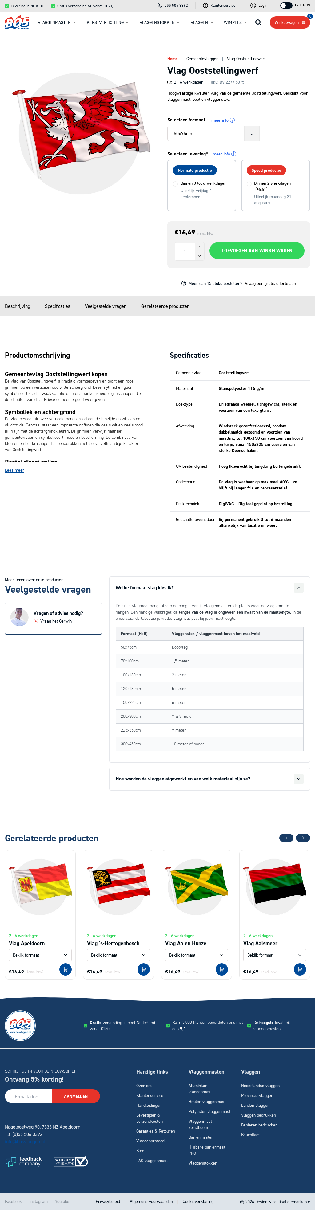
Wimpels (233, 22)
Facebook (13, 1201)
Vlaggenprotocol (150, 1140)
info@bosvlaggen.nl (25, 1141)
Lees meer (14, 470)
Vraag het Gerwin (56, 620)
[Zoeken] (258, 22)
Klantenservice (149, 1095)
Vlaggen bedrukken (258, 1115)
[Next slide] (303, 838)
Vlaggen (199, 22)
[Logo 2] (71, 1161)
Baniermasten (201, 1137)
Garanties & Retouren (155, 1130)
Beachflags (251, 1134)
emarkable (300, 1201)
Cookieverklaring (197, 1201)
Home (172, 58)
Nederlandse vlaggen (260, 1085)
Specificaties (57, 306)
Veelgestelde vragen (105, 306)
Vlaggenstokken (157, 22)
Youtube (62, 1201)
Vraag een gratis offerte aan (270, 283)
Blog (140, 1150)
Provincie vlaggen (257, 1095)
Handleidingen (148, 1105)
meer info (222, 120)
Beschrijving (17, 306)
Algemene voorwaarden (151, 1201)
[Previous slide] (286, 838)
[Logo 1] (23, 1161)
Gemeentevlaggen (202, 58)
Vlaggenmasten (54, 22)
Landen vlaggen (255, 1105)
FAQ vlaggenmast (152, 1160)
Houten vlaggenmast (207, 1101)
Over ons (144, 1085)
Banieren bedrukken (259, 1124)
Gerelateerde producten (165, 306)
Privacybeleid (108, 1201)
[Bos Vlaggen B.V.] (17, 22)
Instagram (38, 1201)
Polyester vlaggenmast (209, 1111)
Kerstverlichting (105, 22)
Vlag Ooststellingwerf (246, 58)
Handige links (152, 1071)
